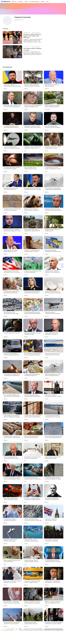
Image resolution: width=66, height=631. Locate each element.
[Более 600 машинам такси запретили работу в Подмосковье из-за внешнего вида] (33, 473)
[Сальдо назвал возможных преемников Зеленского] (53, 328)
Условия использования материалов (32, 630)
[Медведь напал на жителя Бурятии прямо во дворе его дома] (33, 204)
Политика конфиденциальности (58, 630)
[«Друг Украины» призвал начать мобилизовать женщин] (53, 452)
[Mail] (2, 1)
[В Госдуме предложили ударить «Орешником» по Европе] (12, 163)
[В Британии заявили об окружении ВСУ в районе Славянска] (33, 618)
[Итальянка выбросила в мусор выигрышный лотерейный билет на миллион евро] (33, 308)
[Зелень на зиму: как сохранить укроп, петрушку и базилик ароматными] (53, 101)
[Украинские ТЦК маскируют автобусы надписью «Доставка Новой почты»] (12, 349)
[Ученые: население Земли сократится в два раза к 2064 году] (33, 514)
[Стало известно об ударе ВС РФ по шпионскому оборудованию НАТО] (12, 370)
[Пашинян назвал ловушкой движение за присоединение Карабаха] (53, 266)
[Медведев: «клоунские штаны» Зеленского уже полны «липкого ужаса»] (33, 121)
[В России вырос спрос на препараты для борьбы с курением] (12, 514)
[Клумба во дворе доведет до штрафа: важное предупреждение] (53, 225)
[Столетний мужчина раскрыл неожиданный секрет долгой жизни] (53, 411)
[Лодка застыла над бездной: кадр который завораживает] (33, 266)
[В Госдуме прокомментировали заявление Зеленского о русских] (33, 183)
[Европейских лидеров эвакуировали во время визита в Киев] (53, 245)
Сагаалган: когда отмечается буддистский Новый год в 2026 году (32, 36)
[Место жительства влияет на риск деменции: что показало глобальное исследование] (12, 576)
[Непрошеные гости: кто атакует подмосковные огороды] (53, 142)
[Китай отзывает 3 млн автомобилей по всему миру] (12, 308)
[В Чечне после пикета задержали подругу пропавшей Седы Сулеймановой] (33, 101)
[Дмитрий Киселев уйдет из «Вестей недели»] (53, 80)
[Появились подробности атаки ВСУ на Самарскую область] (53, 370)
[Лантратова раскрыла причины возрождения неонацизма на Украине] (33, 287)
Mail (2, 630)
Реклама (11, 630)
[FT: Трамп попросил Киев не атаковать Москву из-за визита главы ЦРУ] (53, 556)
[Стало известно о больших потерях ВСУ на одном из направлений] (53, 535)
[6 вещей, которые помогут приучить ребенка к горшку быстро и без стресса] (33, 556)
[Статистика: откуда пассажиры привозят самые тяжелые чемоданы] (33, 576)
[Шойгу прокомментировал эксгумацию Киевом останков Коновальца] (12, 452)
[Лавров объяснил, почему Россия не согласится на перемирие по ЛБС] (12, 101)
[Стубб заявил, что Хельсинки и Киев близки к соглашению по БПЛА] (53, 576)
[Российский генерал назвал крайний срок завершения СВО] (33, 225)
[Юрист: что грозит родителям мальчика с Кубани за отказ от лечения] (53, 597)
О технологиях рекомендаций (45, 630)
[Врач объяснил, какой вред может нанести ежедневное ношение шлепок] (33, 349)
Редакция (22, 630)
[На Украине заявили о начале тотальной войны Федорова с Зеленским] (12, 121)
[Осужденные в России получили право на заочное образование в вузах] (33, 411)
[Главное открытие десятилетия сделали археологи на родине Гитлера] (33, 597)
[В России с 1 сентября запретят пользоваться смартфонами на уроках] (33, 494)
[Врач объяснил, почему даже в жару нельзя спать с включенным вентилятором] (12, 597)
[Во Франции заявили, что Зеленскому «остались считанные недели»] (12, 80)
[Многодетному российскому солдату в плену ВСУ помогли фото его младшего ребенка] (33, 80)
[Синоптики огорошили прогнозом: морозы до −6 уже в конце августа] (53, 390)
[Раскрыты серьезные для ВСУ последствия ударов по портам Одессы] (53, 473)
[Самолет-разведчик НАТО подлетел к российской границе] (12, 142)
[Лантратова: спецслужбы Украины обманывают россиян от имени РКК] (53, 618)
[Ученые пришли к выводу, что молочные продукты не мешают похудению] (53, 287)
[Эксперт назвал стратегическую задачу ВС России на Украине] (12, 618)
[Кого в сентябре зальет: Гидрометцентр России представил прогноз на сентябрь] (33, 163)
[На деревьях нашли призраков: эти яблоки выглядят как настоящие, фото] (33, 370)
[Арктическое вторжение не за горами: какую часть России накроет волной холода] (53, 349)
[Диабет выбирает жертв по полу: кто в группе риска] (12, 556)
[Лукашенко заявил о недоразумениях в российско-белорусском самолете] (53, 308)
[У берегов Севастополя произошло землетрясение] (33, 535)
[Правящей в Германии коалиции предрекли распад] (33, 328)
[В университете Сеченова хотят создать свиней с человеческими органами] (12, 432)
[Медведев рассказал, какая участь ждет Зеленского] (12, 183)
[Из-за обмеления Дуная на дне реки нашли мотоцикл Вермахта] (12, 390)
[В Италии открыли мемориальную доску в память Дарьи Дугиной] (53, 432)
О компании (6, 630)
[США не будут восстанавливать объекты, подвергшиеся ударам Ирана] (12, 411)
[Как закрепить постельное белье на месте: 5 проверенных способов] (33, 452)
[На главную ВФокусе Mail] (6, 1)
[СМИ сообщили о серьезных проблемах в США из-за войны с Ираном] (12, 266)
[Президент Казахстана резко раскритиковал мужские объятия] (53, 204)
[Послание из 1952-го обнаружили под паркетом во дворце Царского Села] (12, 204)
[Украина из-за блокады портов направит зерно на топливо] (33, 245)
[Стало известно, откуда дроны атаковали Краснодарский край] (53, 183)
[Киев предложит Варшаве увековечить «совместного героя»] (53, 494)
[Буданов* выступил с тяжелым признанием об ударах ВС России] (12, 225)
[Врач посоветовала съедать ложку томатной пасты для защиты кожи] (12, 494)
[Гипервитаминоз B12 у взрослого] (12, 328)
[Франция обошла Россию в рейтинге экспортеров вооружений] (12, 535)
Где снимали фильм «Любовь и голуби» (32, 49)
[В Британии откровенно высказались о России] (53, 514)
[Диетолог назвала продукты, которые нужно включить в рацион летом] (33, 432)
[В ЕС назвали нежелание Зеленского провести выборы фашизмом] (53, 121)
